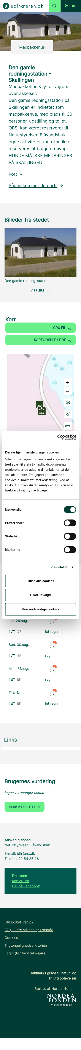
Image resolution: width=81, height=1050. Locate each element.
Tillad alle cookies (40, 581)
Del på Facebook (26, 886)
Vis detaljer (59, 567)
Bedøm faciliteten (24, 807)
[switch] (70, 522)
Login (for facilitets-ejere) (26, 953)
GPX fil (60, 328)
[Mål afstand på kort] (68, 426)
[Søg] (54, 6)
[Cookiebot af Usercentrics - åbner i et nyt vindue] (57, 437)
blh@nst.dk (26, 853)
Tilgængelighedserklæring (26, 945)
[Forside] (23, 5)
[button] (70, 6)
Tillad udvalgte (41, 595)
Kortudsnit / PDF (50, 340)
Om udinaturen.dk (19, 922)
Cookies (11, 937)
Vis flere (37, 290)
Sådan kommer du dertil (33, 185)
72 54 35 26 (29, 858)
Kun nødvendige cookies (40, 609)
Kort (13, 174)
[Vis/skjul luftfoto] (68, 402)
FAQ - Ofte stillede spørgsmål (29, 930)
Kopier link (20, 881)
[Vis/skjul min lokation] (68, 414)
